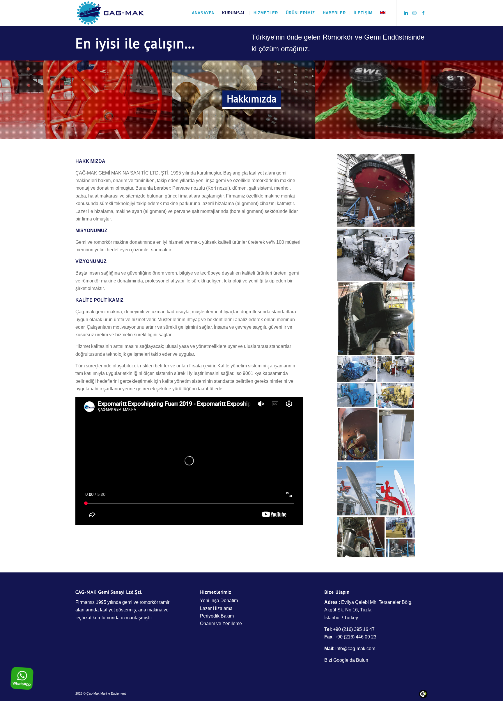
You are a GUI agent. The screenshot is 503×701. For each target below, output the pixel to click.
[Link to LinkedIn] (405, 12)
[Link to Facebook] (423, 12)
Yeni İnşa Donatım (219, 600)
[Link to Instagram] (414, 12)
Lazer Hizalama (216, 608)
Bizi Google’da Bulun (346, 660)
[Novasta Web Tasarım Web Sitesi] (423, 697)
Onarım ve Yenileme (221, 623)
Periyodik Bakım (217, 615)
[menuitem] (203, 13)
